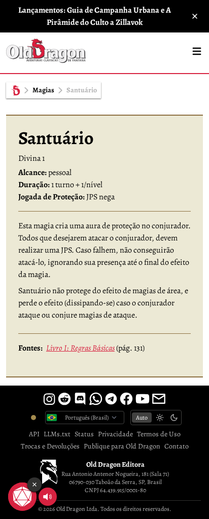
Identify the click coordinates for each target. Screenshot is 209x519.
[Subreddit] (64, 399)
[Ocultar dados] (34, 484)
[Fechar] (195, 16)
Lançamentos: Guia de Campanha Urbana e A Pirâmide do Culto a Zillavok (94, 16)
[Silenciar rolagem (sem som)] (48, 497)
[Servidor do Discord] (80, 398)
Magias (43, 90)
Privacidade (115, 434)
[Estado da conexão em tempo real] (33, 417)
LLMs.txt (57, 434)
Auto (142, 417)
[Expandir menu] (197, 51)
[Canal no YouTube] (142, 399)
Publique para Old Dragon (122, 446)
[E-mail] (159, 399)
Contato (176, 446)
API (34, 434)
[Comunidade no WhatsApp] (96, 399)
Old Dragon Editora (115, 464)
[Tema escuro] (174, 417)
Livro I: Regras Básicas (80, 348)
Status (84, 434)
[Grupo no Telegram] (111, 399)
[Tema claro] (160, 417)
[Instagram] (49, 399)
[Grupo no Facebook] (126, 399)
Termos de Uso (159, 434)
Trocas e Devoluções (50, 446)
